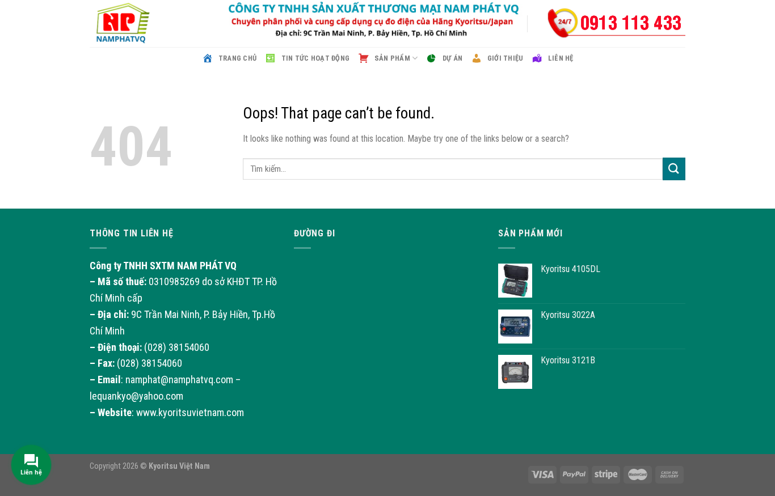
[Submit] (674, 169)
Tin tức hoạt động (315, 58)
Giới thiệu (505, 58)
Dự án (452, 58)
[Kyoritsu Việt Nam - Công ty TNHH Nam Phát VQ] (146, 23)
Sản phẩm (392, 58)
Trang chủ (237, 58)
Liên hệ (560, 58)
